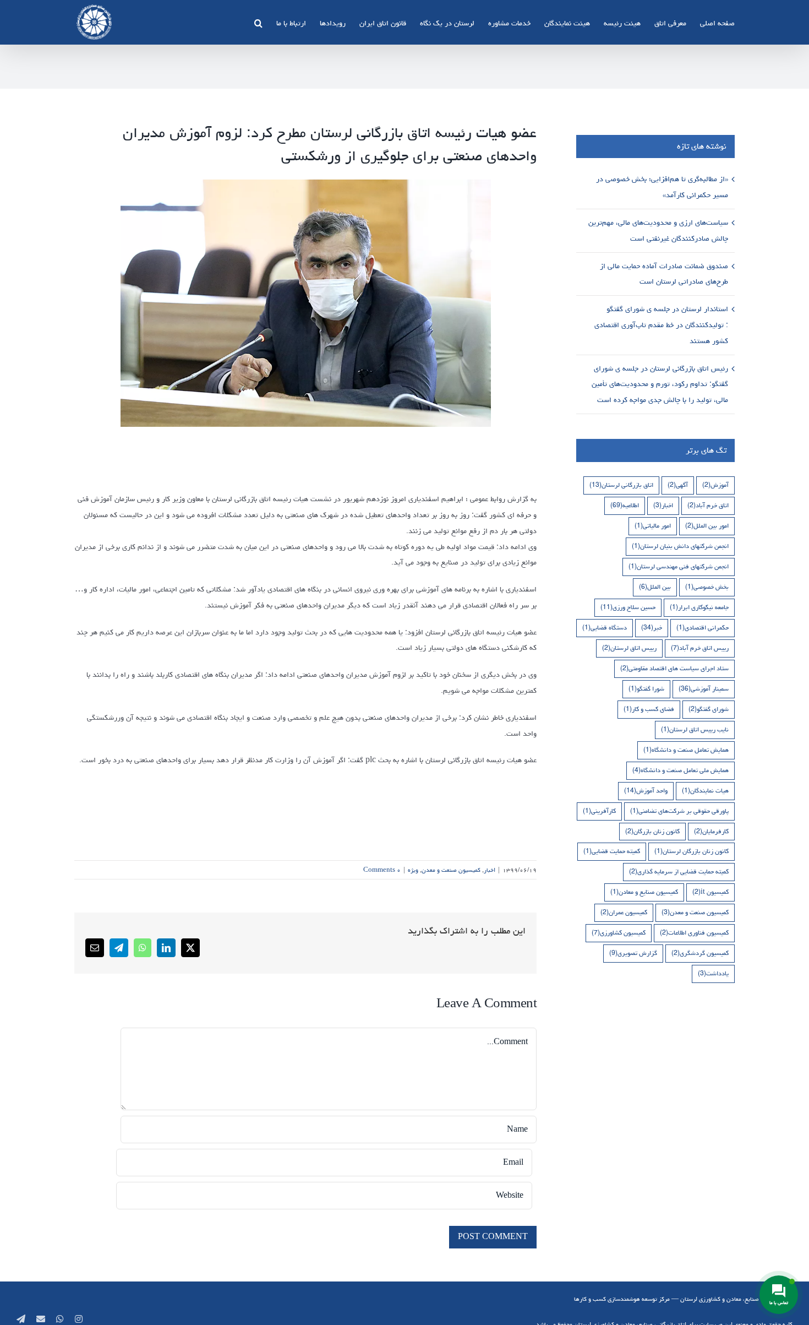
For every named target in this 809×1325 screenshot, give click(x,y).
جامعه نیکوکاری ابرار (699, 607)
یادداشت (713, 973)
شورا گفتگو (646, 688)
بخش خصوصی (707, 586)
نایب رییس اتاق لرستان (695, 729)
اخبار (489, 870)
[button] (258, 22)
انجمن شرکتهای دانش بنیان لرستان (680, 546)
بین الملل (655, 586)
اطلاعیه (624, 505)
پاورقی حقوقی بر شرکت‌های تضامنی (679, 811)
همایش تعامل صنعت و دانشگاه (686, 749)
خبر (651, 627)
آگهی (678, 485)
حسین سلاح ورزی (627, 607)
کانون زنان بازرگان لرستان (691, 851)
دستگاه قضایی (604, 627)
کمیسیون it (710, 892)
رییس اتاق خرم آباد (700, 648)
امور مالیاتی (653, 525)
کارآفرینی (599, 811)
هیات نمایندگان (705, 790)
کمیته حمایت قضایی (611, 851)
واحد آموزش (646, 790)
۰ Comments (382, 870)
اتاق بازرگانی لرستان (621, 485)
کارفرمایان (711, 831)
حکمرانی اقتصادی (702, 627)
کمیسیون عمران (623, 912)
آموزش (715, 485)
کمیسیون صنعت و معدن (451, 870)
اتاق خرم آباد (708, 505)
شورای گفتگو (708, 709)
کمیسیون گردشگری (700, 953)
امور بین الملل (707, 525)
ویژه (413, 870)
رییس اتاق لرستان (629, 648)
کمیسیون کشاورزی (619, 932)
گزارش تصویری (633, 953)
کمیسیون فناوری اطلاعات (694, 932)
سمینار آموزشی (704, 688)
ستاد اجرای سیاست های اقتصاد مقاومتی (674, 668)
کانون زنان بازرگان (652, 831)
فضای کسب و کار (649, 709)
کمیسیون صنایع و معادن (644, 892)
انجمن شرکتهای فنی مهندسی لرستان (678, 566)
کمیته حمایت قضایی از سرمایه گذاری (679, 871)
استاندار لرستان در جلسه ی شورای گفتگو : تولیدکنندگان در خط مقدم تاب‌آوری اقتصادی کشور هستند (661, 325)
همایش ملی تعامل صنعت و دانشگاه (680, 770)
